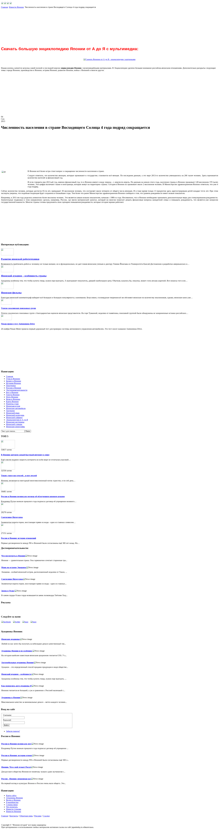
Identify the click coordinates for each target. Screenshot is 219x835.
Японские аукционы (10, 639)
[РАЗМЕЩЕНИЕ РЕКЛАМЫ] (10, 3)
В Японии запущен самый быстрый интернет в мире (25, 455)
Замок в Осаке (7, 591)
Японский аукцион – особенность (16, 674)
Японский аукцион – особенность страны (24, 275)
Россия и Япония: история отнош (16, 755)
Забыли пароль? (13, 731)
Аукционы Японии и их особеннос (16, 651)
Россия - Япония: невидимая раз (16, 779)
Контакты (14, 816)
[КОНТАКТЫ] (8, 3)
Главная (4, 7)
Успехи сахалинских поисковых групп (18, 308)
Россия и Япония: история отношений (18, 538)
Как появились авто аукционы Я (16, 686)
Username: (7, 715)
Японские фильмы (11, 292)
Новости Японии (16, 7)
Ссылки (46, 816)
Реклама (37, 816)
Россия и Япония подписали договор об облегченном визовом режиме (33, 496)
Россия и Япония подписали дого (16, 744)
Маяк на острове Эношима (13, 567)
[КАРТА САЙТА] (5, 3)
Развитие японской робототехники (20, 259)
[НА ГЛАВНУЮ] (2, 3)
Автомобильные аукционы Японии (17, 662)
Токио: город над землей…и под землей (19, 475)
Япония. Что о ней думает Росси (16, 767)
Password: (7, 720)
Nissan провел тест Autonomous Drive (18, 324)
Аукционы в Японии (10, 697)
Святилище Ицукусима (12, 517)
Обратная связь (26, 816)
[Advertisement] (77, 26)
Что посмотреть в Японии (13, 556)
